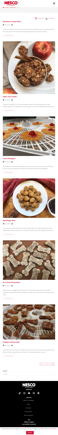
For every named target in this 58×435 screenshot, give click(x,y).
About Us (29, 397)
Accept (30, 432)
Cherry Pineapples (9, 158)
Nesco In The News (28, 400)
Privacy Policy (28, 411)
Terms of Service (28, 415)
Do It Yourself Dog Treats (11, 282)
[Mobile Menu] (54, 3)
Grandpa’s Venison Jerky (11, 342)
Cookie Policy (53, 428)
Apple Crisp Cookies (10, 97)
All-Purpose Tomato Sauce (12, 21)
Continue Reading (9, 35)
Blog (28, 404)
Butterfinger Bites (9, 220)
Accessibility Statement (29, 424)
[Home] (3, 7)
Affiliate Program (29, 422)
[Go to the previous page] (41, 364)
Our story (28, 408)
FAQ (29, 420)
